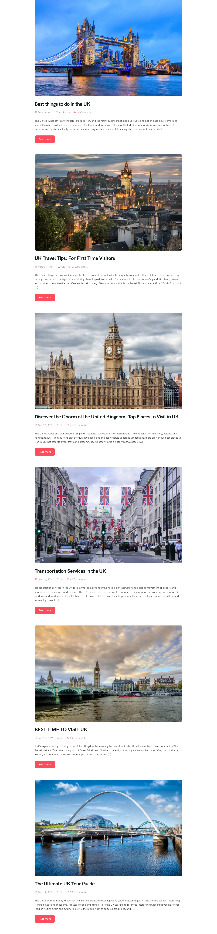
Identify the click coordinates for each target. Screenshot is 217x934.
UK (68, 112)
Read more (45, 139)
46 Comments (78, 425)
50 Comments (85, 112)
